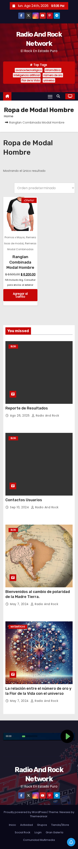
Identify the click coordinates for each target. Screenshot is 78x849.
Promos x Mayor (15, 237)
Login (38, 832)
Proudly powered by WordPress (25, 812)
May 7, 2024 (20, 604)
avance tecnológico (29, 70)
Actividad (26, 825)
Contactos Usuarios (23, 500)
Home (8, 116)
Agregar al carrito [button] (20, 295)
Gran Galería (54, 832)
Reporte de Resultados (26, 408)
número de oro (52, 75)
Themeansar (38, 816)
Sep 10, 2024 (20, 507)
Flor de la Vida (31, 80)
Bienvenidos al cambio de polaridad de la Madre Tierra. (37, 594)
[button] (59, 96)
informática (53, 70)
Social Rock (22, 832)
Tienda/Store (60, 825)
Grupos (42, 825)
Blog (13, 346)
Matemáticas (18, 626)
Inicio (12, 825)
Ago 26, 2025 (20, 415)
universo (48, 80)
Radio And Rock (47, 415)
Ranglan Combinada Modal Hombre (20, 262)
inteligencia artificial (27, 75)
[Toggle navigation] (50, 96)
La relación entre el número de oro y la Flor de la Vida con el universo (38, 691)
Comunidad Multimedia (39, 840)
